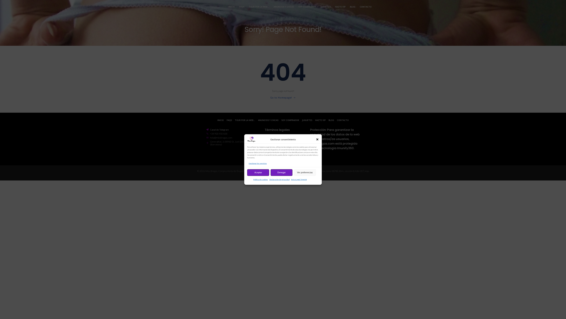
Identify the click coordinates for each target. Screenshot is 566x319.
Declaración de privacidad (279, 179)
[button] (317, 139)
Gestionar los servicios (258, 163)
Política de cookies (260, 179)
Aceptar (258, 172)
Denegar (281, 172)
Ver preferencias (305, 172)
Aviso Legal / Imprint (299, 179)
